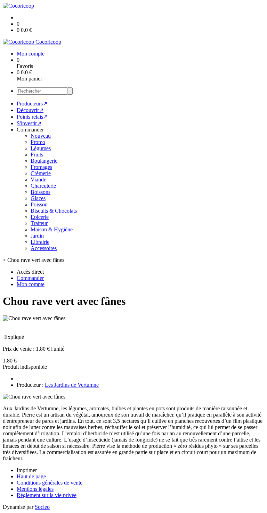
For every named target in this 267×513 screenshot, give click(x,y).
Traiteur (39, 223)
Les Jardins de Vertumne (72, 385)
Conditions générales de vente (49, 483)
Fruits (37, 154)
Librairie (40, 242)
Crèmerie (41, 173)
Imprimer (27, 470)
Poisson (39, 204)
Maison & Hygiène (52, 229)
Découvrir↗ (30, 110)
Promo (38, 142)
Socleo (42, 507)
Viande (38, 179)
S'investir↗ (29, 123)
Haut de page (31, 476)
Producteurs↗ (32, 103)
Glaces (38, 198)
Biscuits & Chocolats (54, 211)
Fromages (41, 167)
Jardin (37, 236)
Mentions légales (35, 489)
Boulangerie (44, 161)
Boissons (40, 192)
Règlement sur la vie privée (46, 495)
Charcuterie (43, 186)
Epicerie (40, 217)
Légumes (41, 148)
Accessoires (44, 248)
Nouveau (41, 136)
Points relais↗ (32, 117)
